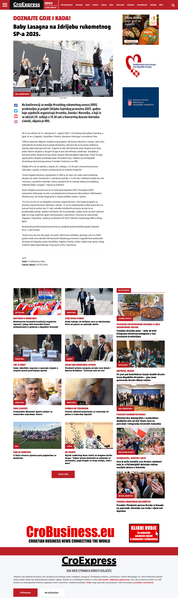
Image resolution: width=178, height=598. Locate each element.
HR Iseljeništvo (67, 5)
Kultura (95, 5)
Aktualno (79, 5)
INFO (161, 5)
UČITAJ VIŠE (63, 474)
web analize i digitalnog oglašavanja (114, 579)
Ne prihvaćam (51, 592)
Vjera (111, 5)
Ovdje (88, 582)
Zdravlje (153, 5)
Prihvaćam (25, 592)
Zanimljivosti (142, 5)
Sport (87, 5)
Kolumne (130, 5)
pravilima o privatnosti (143, 582)
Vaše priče (120, 5)
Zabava (104, 5)
